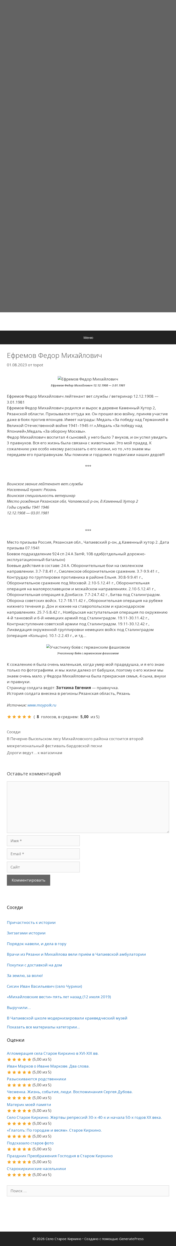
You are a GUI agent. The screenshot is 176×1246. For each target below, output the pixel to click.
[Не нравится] (9, 717)
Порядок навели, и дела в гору (36, 943)
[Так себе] (14, 717)
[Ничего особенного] (19, 717)
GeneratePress (131, 1238)
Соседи (14, 731)
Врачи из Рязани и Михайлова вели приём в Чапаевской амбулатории (76, 954)
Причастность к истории (31, 922)
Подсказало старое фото (30, 1143)
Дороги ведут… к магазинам (34, 752)
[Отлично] (29, 717)
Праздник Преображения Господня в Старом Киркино (60, 1155)
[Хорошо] (24, 717)
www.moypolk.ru (42, 705)
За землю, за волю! (25, 975)
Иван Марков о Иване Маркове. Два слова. (48, 1066)
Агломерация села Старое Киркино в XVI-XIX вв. (53, 1053)
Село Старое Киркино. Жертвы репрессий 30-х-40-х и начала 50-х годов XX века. (84, 1117)
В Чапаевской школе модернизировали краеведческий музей (67, 1018)
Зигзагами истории (26, 933)
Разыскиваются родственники (36, 1078)
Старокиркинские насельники (36, 1168)
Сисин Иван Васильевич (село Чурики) (44, 986)
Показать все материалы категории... (43, 1027)
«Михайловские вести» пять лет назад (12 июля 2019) (59, 996)
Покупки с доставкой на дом (34, 965)
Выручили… (19, 1007)
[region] (88, 156)
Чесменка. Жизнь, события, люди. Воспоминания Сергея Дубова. (70, 1091)
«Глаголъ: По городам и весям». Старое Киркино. (54, 1130)
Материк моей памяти (29, 1104)
